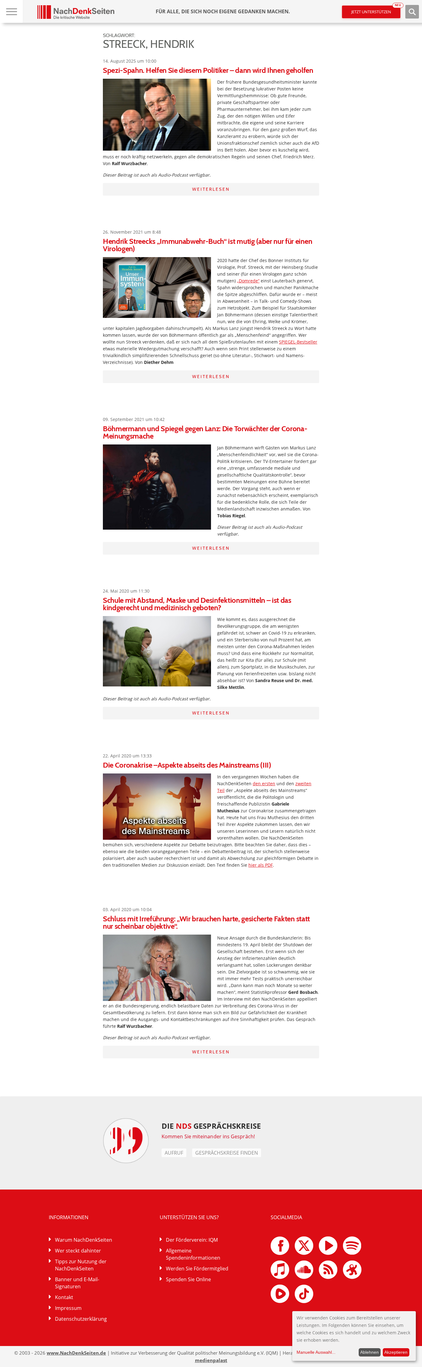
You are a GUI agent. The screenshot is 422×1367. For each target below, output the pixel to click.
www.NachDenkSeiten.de (76, 1353)
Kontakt (64, 1297)
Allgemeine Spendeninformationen (193, 1254)
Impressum (68, 1308)
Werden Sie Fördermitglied (197, 1268)
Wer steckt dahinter (78, 1250)
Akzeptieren (395, 1352)
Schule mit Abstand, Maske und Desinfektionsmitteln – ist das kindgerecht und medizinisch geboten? (197, 604)
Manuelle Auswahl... (316, 1352)
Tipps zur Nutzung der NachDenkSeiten (81, 1265)
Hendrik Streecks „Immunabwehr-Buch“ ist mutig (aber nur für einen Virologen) (207, 245)
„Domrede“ (248, 281)
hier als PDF (260, 865)
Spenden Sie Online (188, 1279)
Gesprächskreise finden (226, 1152)
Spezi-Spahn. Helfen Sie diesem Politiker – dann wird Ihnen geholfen (208, 70)
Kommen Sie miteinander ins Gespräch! (208, 1136)
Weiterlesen (211, 189)
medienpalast (211, 1360)
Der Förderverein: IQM (192, 1239)
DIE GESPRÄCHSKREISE (211, 1126)
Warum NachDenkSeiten (83, 1239)
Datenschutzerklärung (81, 1318)
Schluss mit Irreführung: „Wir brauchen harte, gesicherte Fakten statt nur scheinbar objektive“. (206, 922)
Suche (412, 12)
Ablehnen (369, 1352)
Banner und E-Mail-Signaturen (77, 1283)
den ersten (264, 783)
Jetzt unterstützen (375, 10)
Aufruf (174, 1152)
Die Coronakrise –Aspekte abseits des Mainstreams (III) (187, 765)
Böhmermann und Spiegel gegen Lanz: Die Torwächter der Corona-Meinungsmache (205, 432)
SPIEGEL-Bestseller (298, 342)
